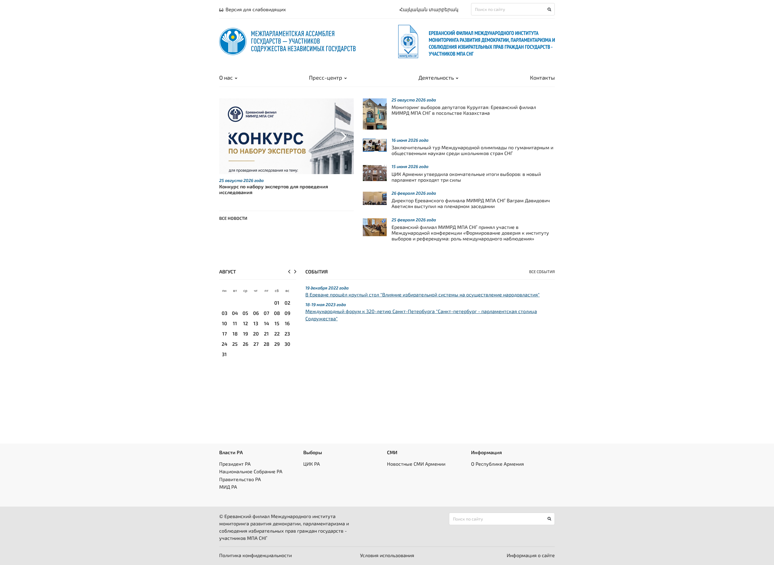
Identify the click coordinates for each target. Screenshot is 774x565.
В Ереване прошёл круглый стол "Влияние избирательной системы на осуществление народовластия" (422, 294)
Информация (486, 452)
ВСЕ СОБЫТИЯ (542, 271)
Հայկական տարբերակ (428, 9)
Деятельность (436, 77)
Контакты (542, 77)
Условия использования (387, 555)
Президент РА (235, 464)
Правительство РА (240, 479)
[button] (229, 136)
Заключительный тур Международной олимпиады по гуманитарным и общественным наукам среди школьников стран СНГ (472, 150)
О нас (226, 77)
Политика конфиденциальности (255, 555)
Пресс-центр (325, 77)
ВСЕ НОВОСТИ (233, 218)
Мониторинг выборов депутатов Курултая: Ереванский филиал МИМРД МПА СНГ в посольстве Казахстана (464, 110)
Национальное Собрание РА (250, 471)
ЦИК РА (311, 464)
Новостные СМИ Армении (416, 464)
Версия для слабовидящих (256, 9)
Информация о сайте (531, 555)
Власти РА (231, 452)
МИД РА (228, 487)
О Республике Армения (497, 464)
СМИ (392, 452)
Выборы (312, 452)
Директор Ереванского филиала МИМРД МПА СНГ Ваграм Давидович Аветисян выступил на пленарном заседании (471, 203)
